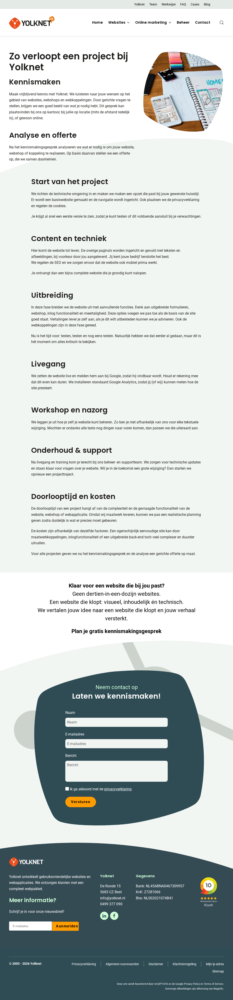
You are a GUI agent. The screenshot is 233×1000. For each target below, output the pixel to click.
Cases (195, 4)
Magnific (218, 988)
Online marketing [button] (151, 22)
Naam (70, 712)
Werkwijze (169, 4)
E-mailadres (74, 734)
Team (153, 4)
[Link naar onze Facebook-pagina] (114, 916)
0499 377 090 (111, 904)
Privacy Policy (192, 983)
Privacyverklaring (84, 964)
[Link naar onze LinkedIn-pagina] (104, 916)
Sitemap (218, 971)
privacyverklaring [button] (118, 789)
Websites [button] (116, 22)
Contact (202, 22)
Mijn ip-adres (215, 964)
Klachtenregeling (184, 964)
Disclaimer (156, 964)
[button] (221, 22)
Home (97, 22)
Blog (207, 4)
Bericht (70, 755)
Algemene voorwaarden (122, 964)
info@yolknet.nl (112, 898)
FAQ (183, 4)
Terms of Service (213, 983)
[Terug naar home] (32, 22)
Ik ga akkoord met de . (100, 789)
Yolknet (139, 4)
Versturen (80, 802)
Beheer (183, 22)
